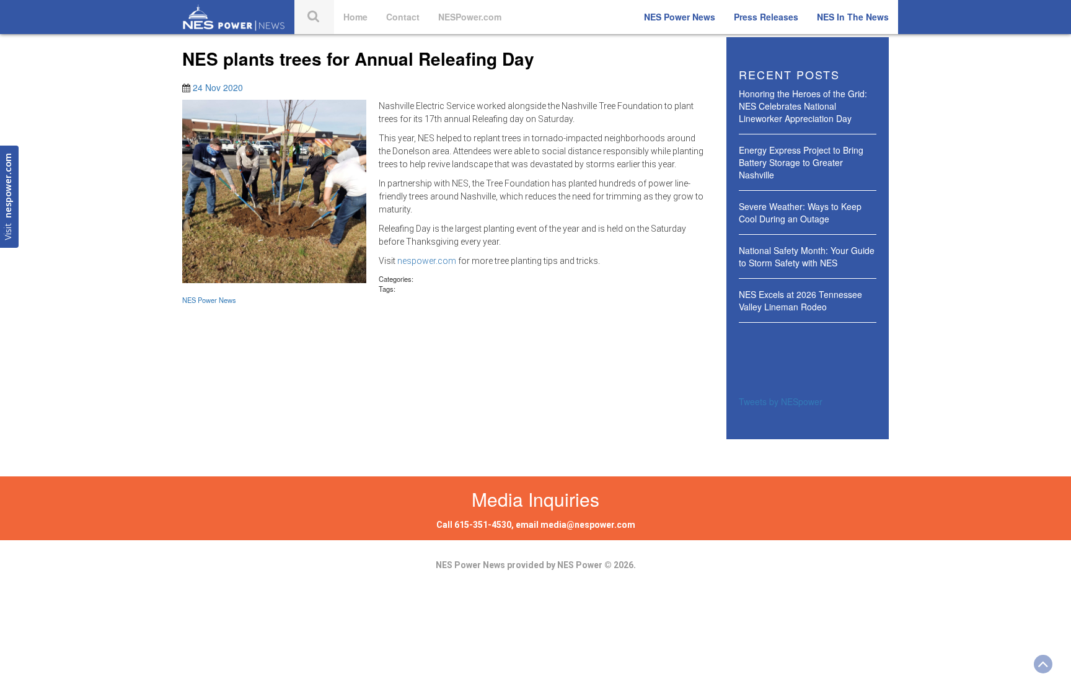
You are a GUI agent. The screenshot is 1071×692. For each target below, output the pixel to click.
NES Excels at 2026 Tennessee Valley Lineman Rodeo (800, 300)
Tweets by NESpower (780, 401)
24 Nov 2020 (218, 87)
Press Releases (766, 17)
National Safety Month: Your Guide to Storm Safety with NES (807, 256)
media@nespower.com (587, 525)
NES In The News (853, 17)
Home (355, 17)
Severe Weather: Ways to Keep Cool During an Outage (800, 212)
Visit (9, 196)
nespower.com (426, 261)
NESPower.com (469, 17)
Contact (403, 17)
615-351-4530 (482, 525)
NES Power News (679, 17)
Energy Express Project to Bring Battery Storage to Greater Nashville (801, 162)
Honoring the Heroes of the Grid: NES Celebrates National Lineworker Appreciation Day (803, 106)
